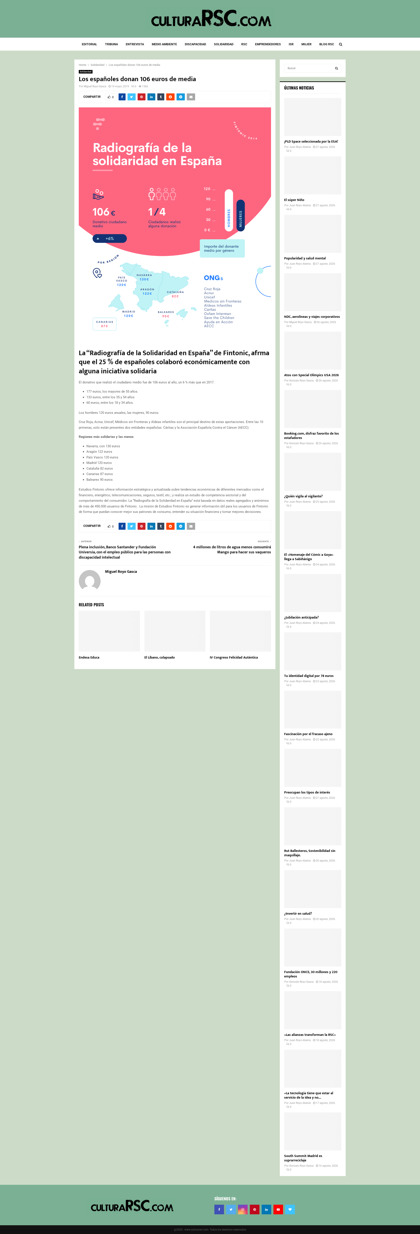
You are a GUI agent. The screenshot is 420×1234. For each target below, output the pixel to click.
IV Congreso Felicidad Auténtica (234, 658)
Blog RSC (326, 44)
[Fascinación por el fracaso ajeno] (312, 710)
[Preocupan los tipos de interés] (312, 768)
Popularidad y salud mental (305, 258)
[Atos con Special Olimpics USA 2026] (312, 351)
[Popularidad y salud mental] (312, 234)
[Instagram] (243, 1209)
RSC (244, 44)
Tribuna (111, 44)
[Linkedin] (266, 1209)
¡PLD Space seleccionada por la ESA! (311, 142)
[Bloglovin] (290, 1209)
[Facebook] (219, 1209)
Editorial (89, 44)
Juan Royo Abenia (300, 147)
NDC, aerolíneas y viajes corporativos (312, 317)
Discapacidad (195, 44)
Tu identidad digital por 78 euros (309, 676)
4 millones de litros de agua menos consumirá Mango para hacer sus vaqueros (232, 550)
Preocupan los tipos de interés (307, 792)
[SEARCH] (336, 68)
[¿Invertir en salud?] (312, 889)
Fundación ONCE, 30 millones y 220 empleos (310, 974)
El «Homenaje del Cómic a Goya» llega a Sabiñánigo (308, 557)
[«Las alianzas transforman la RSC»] (312, 1010)
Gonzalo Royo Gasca (301, 380)
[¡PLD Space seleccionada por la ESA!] (312, 117)
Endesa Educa (89, 658)
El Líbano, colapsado (159, 658)
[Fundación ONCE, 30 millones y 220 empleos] (312, 947)
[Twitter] (231, 1209)
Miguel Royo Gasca (95, 86)
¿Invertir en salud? (298, 914)
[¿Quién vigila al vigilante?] (312, 472)
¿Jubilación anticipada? (301, 617)
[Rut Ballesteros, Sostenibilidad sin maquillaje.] (312, 826)
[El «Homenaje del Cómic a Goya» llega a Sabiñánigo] (312, 530)
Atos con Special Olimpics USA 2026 (311, 375)
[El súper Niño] (312, 175)
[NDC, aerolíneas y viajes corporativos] (312, 292)
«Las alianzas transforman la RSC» (310, 1035)
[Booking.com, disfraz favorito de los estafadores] (312, 409)
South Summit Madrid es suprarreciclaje (303, 1158)
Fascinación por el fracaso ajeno (308, 734)
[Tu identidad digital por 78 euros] (312, 651)
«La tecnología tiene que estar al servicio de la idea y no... (308, 1095)
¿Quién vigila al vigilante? (303, 496)
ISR (291, 44)
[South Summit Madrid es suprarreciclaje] (312, 1131)
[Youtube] (278, 1209)
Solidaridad (223, 44)
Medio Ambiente (164, 44)
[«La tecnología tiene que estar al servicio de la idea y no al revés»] (312, 1069)
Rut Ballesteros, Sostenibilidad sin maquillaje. (309, 853)
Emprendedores (268, 44)
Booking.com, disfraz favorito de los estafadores (311, 436)
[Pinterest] (254, 1209)
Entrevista (135, 44)
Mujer (306, 44)
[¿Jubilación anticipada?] (312, 593)
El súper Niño (294, 200)
